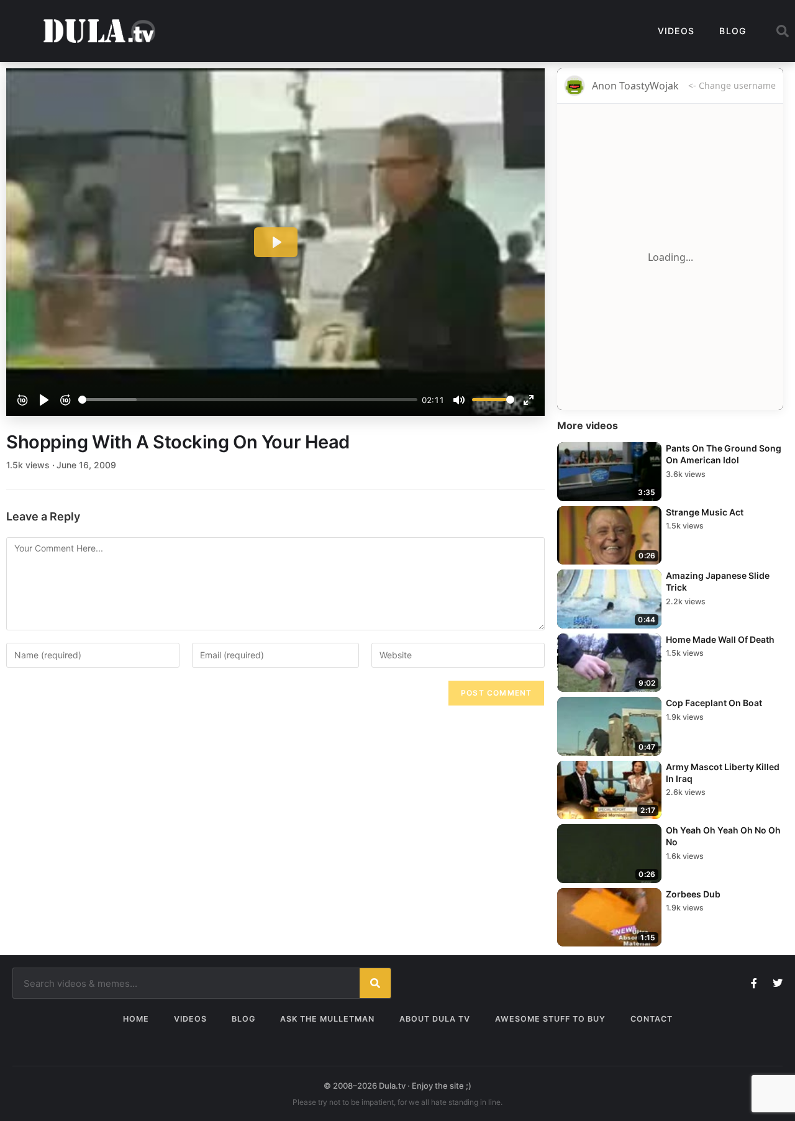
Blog (732, 30)
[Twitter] (778, 983)
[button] (782, 31)
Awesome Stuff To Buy (550, 1018)
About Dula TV (434, 1018)
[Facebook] (754, 983)
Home (136, 1018)
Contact (651, 1018)
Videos (676, 30)
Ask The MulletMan (327, 1018)
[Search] (375, 983)
